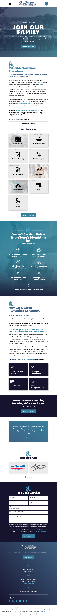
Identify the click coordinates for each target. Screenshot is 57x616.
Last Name (32, 497)
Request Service (28, 46)
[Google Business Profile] (16, 601)
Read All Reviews (28, 411)
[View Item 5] (29, 477)
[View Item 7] (31, 477)
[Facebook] (9, 601)
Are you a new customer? (16, 511)
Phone (11, 502)
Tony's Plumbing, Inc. (16, 347)
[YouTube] (20, 601)
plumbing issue (13, 106)
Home (11, 552)
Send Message (28, 536)
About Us (17, 552)
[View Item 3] (30, 437)
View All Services (28, 215)
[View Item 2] (28, 437)
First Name (12, 497)
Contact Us (44, 552)
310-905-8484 (28, 571)
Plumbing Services (27, 552)
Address (11, 507)
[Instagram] (27, 601)
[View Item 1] (26, 437)
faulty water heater (24, 103)
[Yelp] (24, 601)
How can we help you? (15, 516)
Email (31, 502)
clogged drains (25, 101)
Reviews (36, 552)
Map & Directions (28, 583)
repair (41, 85)
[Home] (28, 3)
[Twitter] (13, 601)
